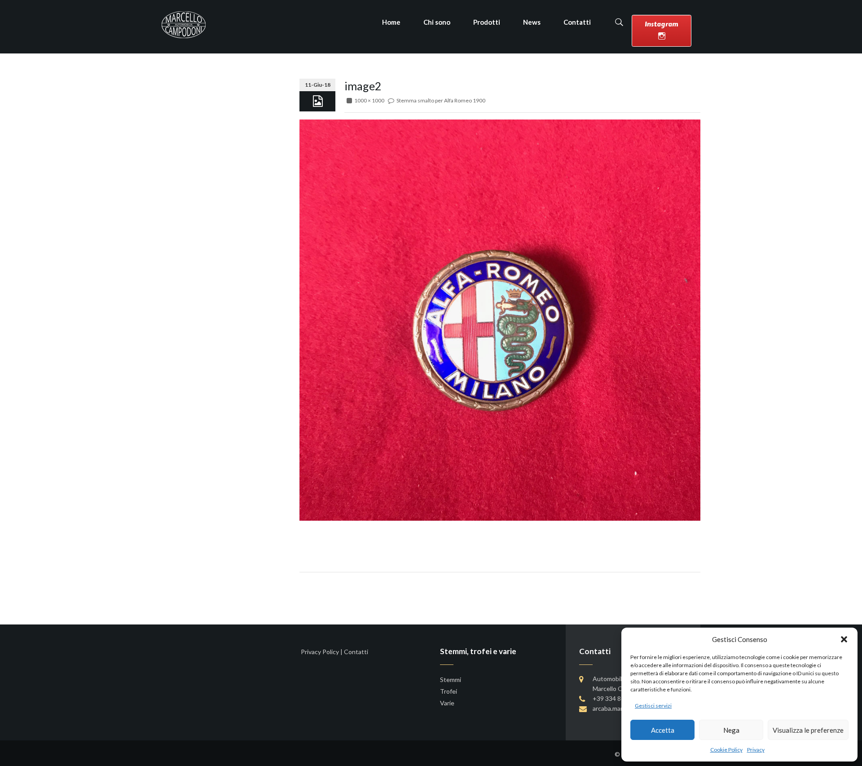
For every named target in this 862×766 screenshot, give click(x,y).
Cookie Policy (726, 749)
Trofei (448, 691)
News (532, 22)
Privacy (756, 749)
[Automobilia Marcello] (184, 24)
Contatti (577, 22)
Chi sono (436, 22)
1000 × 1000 (369, 100)
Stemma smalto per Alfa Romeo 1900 (440, 100)
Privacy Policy (320, 651)
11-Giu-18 (317, 84)
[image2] (499, 319)
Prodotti (486, 22)
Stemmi (450, 679)
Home (391, 22)
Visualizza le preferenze (808, 730)
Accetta (662, 730)
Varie (447, 703)
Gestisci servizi (653, 705)
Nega (731, 730)
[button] (844, 639)
